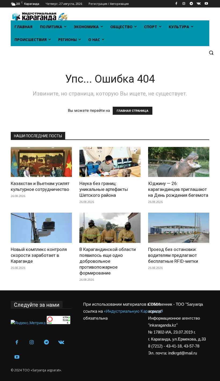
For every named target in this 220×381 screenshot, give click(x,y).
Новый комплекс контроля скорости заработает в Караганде (39, 255)
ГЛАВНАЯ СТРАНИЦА (132, 111)
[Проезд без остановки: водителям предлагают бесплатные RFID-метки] (178, 228)
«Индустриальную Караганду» (133, 311)
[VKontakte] (199, 4)
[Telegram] (191, 4)
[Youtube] (206, 4)
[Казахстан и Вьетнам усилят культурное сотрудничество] (41, 162)
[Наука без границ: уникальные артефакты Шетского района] (110, 162)
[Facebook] (176, 4)
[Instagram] (184, 4)
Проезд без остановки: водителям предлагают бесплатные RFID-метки (173, 255)
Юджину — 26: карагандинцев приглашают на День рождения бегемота (178, 189)
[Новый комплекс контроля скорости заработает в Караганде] (41, 228)
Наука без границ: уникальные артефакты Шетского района (103, 189)
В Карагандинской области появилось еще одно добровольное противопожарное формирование (107, 261)
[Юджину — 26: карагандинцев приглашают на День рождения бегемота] (178, 162)
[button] (211, 52)
